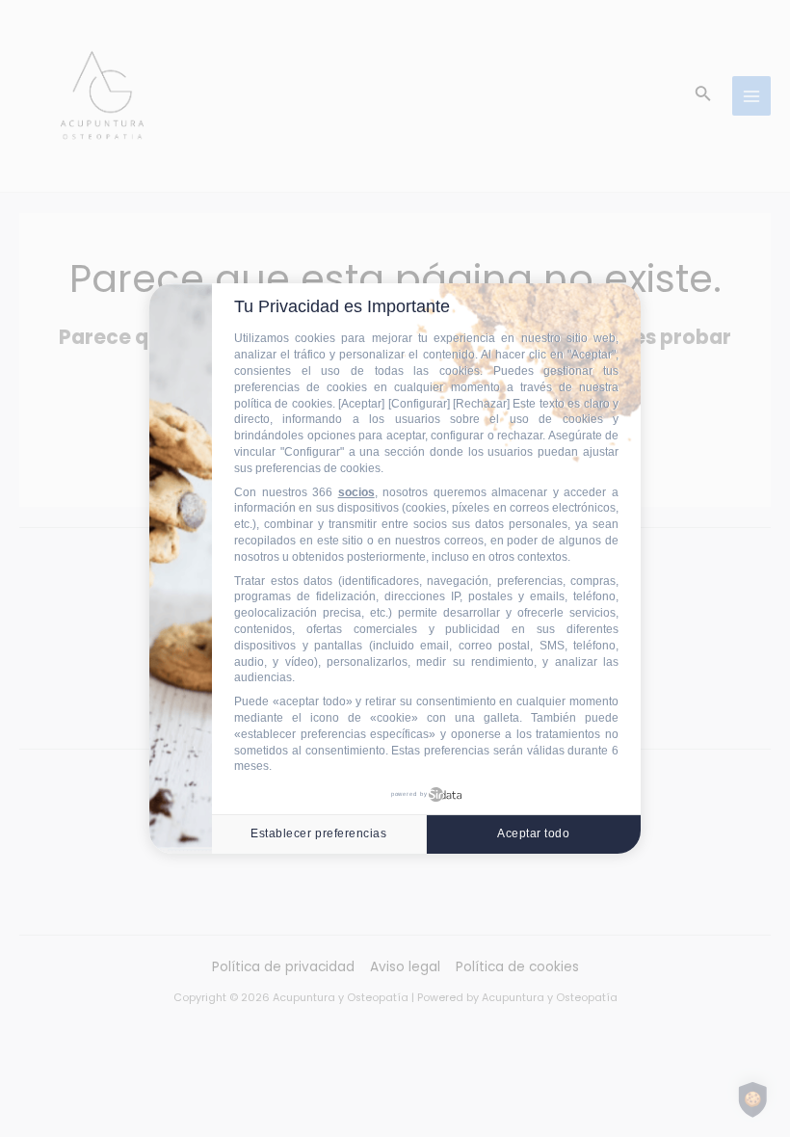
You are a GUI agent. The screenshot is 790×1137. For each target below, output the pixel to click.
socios (356, 492)
